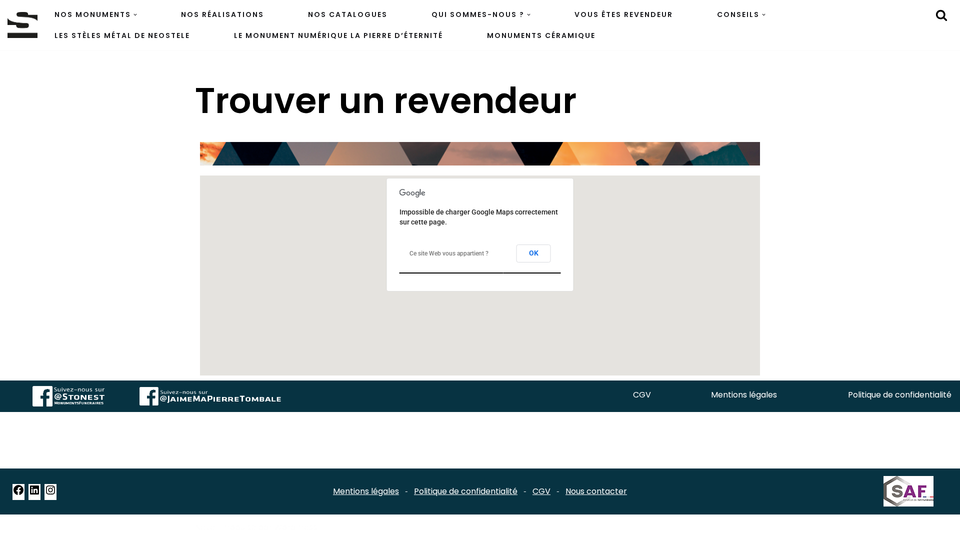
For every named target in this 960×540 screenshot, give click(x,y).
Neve (205, 527)
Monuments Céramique (541, 35)
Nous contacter (596, 491)
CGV (642, 394)
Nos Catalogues (348, 15)
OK (533, 253)
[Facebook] (18, 493)
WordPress (295, 527)
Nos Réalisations (222, 15)
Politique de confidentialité (900, 394)
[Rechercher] (942, 15)
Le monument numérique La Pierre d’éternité (338, 35)
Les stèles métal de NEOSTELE (122, 35)
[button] (135, 14)
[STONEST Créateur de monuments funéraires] (23, 25)
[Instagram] (50, 493)
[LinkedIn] (34, 493)
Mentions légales (744, 394)
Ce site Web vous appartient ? (449, 253)
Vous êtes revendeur (623, 15)
